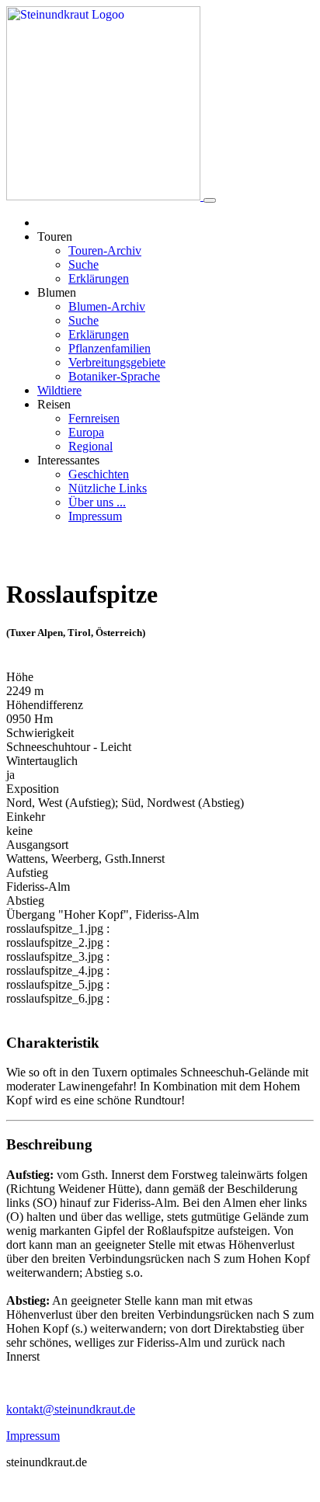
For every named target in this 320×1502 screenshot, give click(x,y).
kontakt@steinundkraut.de (70, 1409)
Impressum (95, 516)
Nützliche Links (107, 488)
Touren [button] (54, 236)
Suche (83, 264)
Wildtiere (59, 390)
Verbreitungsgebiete (116, 362)
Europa (86, 432)
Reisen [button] (54, 404)
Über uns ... (97, 502)
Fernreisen (94, 418)
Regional (90, 446)
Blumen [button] (56, 292)
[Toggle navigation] (209, 200)
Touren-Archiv (104, 250)
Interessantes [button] (68, 460)
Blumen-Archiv (106, 306)
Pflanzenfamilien (109, 348)
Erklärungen (98, 278)
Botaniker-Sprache (114, 376)
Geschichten (98, 474)
